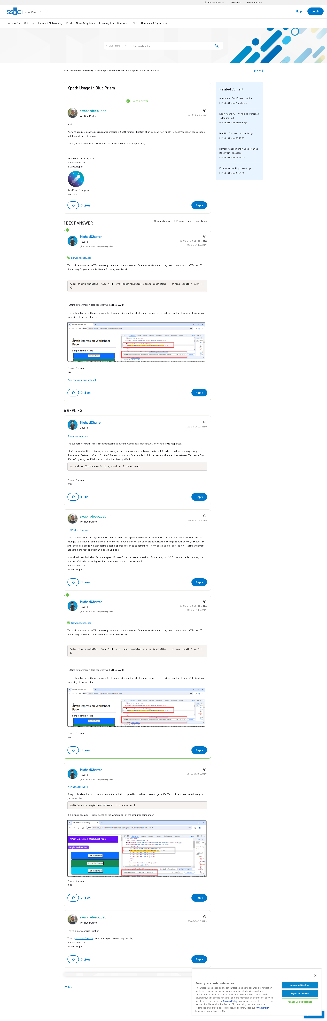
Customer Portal (215, 2)
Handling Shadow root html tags (236, 133)
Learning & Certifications (113, 23)
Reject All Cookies (300, 993)
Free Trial (235, 2)
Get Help (29, 23)
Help (299, 11)
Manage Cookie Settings (300, 1001)
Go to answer (139, 101)
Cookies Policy (230, 1001)
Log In (316, 11)
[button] (73, 205)
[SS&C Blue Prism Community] (24, 11)
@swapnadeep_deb (81, 257)
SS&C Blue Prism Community (78, 70)
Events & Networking (50, 23)
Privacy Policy (262, 1007)
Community (13, 23)
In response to (98, 246)
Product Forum (116, 70)
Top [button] (70, 987)
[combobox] (176, 46)
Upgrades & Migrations (154, 23)
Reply (199, 205)
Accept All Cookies (299, 985)
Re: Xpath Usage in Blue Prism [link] (143, 70)
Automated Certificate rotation (235, 98)
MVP (134, 23)
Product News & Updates (80, 23)
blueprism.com (254, 2)
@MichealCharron (79, 529)
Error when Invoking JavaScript (235, 168)
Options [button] (257, 70)
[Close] (315, 975)
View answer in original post (81, 379)
